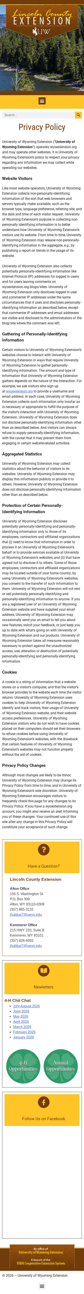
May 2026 (20, 1016)
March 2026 (22, 1027)
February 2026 (24, 1032)
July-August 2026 (26, 1006)
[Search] (78, 115)
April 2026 (21, 1021)
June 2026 (21, 1011)
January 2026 (23, 1037)
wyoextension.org (19, 391)
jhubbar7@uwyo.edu (26, 914)
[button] (42, 100)
